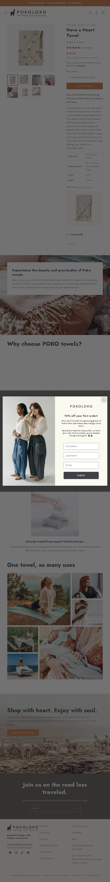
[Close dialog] (104, 399)
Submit (81, 475)
